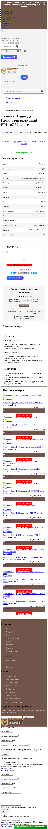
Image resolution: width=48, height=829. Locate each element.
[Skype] (35, 273)
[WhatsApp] (28, 273)
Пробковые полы (12, 689)
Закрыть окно (6, 768)
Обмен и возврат (8, 17)
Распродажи (7, 11)
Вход (4, 26)
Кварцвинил (11, 695)
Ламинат (42, 164)
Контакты (6, 28)
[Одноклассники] (19, 273)
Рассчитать (24, 305)
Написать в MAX (9, 57)
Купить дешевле (24, 415)
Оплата (5, 15)
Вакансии (9, 667)
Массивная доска (12, 683)
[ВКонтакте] (15, 273)
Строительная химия (14, 702)
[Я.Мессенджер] (12, 273)
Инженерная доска (13, 676)
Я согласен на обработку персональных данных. (24, 750)
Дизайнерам (7, 13)
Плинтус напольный (14, 699)
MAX (24, 77)
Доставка (5, 24)
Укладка (5, 20)
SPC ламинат (11, 692)
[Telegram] (22, 273)
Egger (43, 169)
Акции (5, 9)
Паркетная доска (12, 679)
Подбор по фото (12, 651)
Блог (4, 22)
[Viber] (25, 273)
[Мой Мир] (32, 273)
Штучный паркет (12, 686)
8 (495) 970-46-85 (15, 51)
